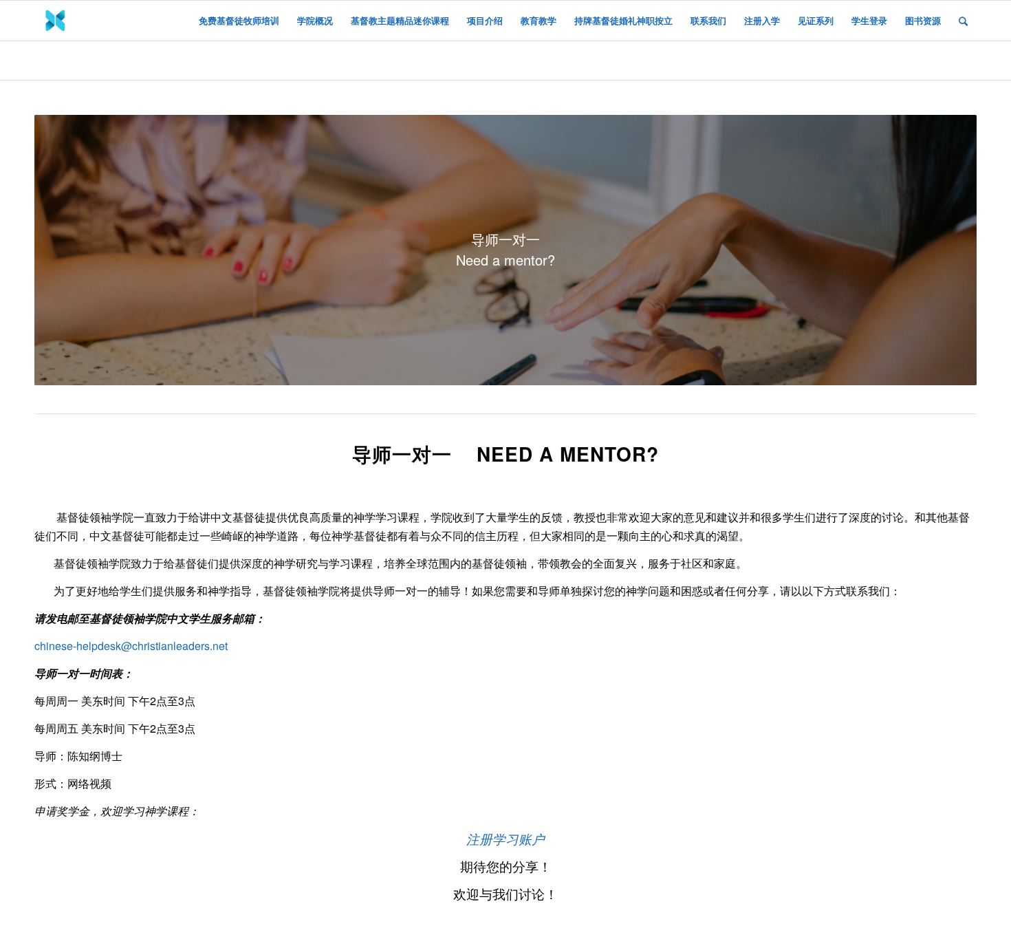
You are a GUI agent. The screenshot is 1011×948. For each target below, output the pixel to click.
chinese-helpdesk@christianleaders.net (131, 646)
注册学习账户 (505, 839)
